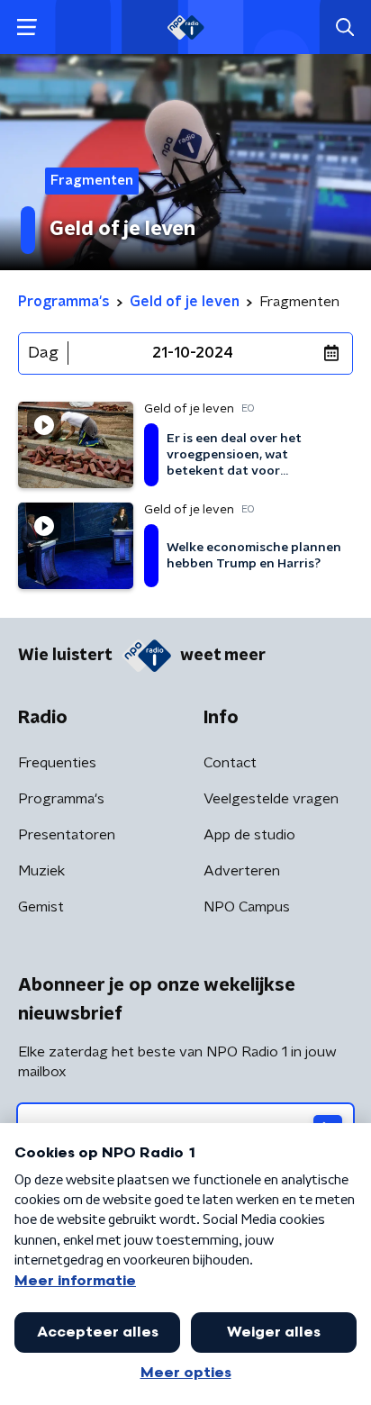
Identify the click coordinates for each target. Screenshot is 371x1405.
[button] (26, 27)
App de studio (249, 835)
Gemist (41, 907)
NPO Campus (247, 907)
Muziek (41, 871)
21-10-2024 (192, 353)
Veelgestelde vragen (271, 799)
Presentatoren (66, 835)
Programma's (61, 799)
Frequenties (57, 763)
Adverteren (242, 871)
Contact (230, 763)
